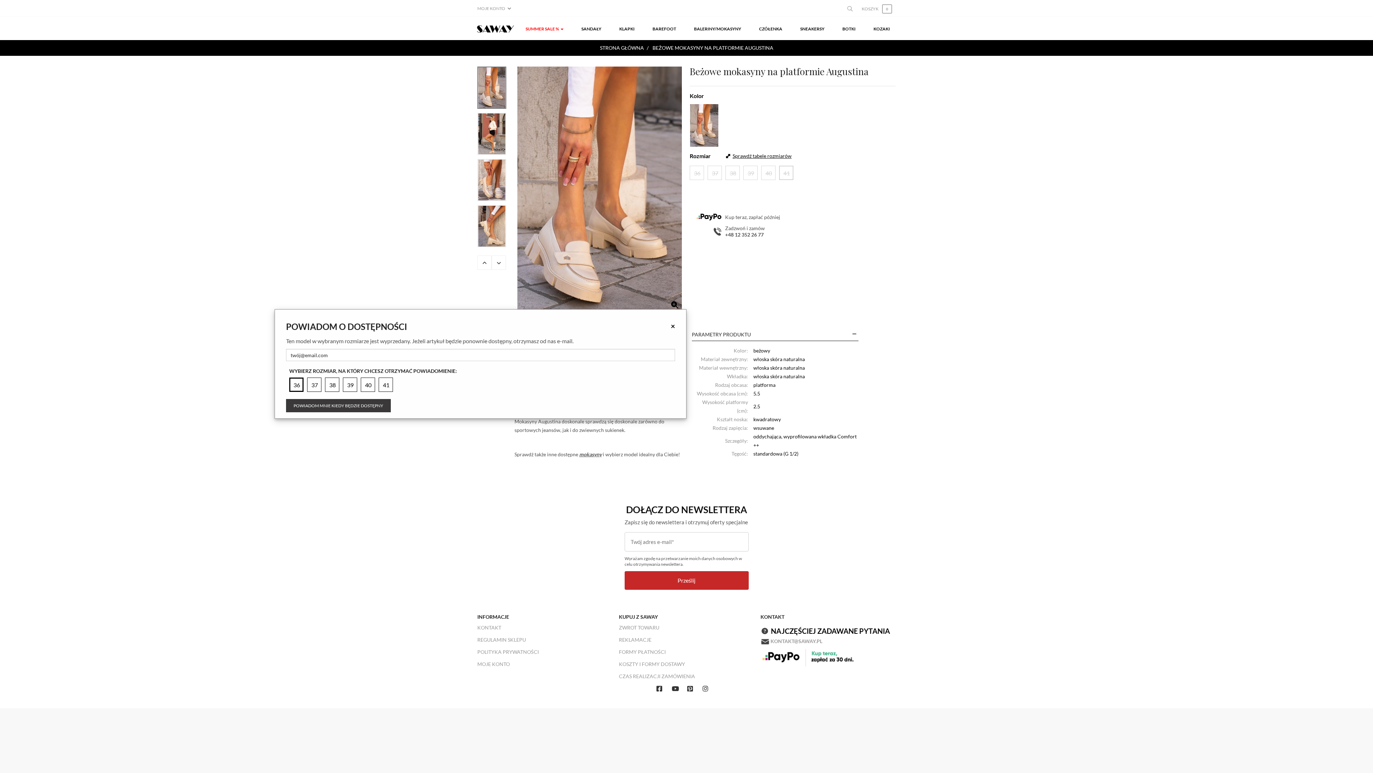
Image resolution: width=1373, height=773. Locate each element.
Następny (499, 263)
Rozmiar (700, 155)
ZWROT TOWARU (639, 627)
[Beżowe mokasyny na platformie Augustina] (599, 190)
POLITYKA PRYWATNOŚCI (508, 652)
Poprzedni (484, 263)
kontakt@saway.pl (796, 641)
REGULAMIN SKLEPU (501, 640)
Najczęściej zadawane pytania (830, 631)
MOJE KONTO (493, 664)
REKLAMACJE (635, 640)
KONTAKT (489, 627)
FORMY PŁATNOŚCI (642, 652)
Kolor (697, 95)
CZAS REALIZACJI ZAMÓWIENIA (657, 676)
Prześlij (686, 580)
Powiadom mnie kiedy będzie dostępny (338, 405)
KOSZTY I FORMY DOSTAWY (652, 664)
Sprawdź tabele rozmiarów (762, 156)
